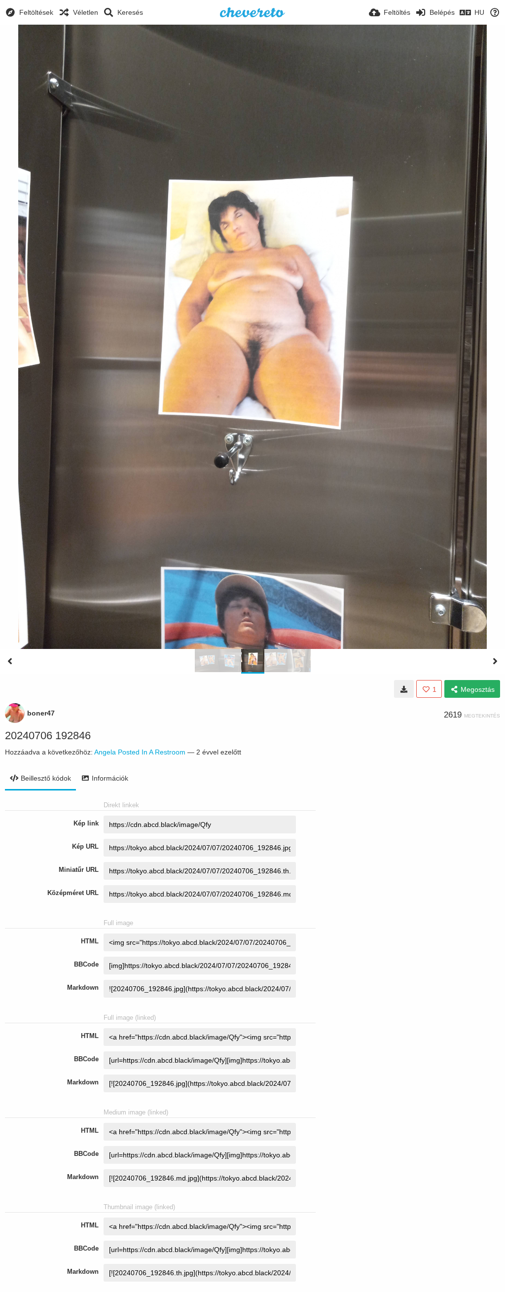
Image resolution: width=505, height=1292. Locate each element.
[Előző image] (10, 661)
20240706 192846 (48, 735)
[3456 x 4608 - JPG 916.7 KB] (404, 689)
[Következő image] (495, 661)
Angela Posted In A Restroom (139, 752)
